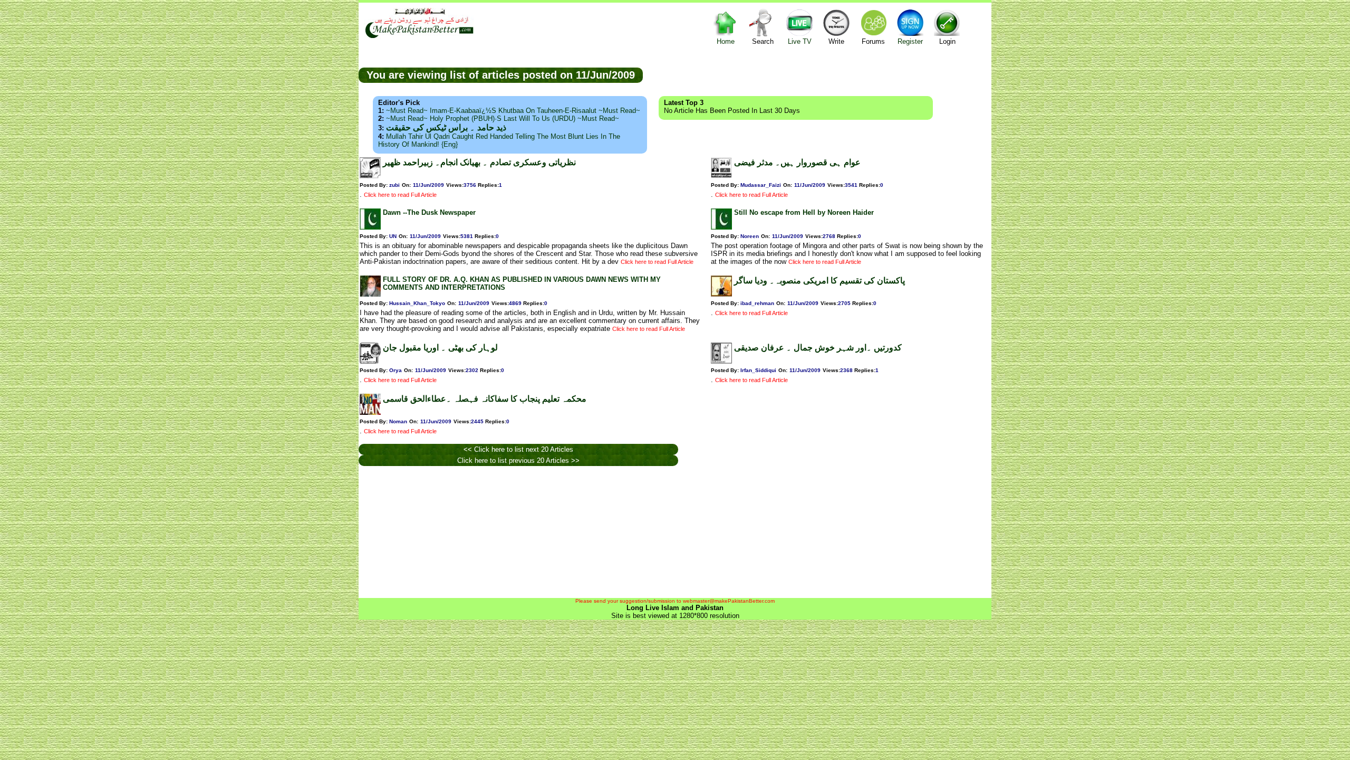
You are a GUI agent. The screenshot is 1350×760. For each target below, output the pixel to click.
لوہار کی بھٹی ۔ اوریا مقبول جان (440, 347)
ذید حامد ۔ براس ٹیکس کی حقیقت (446, 127)
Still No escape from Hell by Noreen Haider (804, 212)
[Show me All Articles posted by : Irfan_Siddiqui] (721, 361)
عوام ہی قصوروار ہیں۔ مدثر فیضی (797, 162)
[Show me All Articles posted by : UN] (370, 227)
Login (947, 41)
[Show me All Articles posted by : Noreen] (721, 227)
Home (726, 41)
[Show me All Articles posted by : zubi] (370, 176)
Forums (873, 41)
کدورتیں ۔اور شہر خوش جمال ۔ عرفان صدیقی (818, 347)
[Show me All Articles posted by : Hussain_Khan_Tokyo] (370, 294)
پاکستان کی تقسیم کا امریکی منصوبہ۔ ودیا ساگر (819, 280)
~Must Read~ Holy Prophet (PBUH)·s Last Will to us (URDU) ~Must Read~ (502, 118)
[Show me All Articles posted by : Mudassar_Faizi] (721, 176)
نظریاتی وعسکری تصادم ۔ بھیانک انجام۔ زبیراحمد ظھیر (479, 162)
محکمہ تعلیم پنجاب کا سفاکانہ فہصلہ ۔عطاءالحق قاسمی (484, 398)
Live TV (800, 41)
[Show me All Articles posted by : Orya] (370, 361)
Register (910, 41)
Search (763, 41)
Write (836, 41)
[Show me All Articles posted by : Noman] (370, 412)
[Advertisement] (817, 74)
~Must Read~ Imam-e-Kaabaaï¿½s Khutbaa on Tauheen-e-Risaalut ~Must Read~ (513, 111)
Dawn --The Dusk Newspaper (429, 212)
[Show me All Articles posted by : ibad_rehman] (721, 294)
